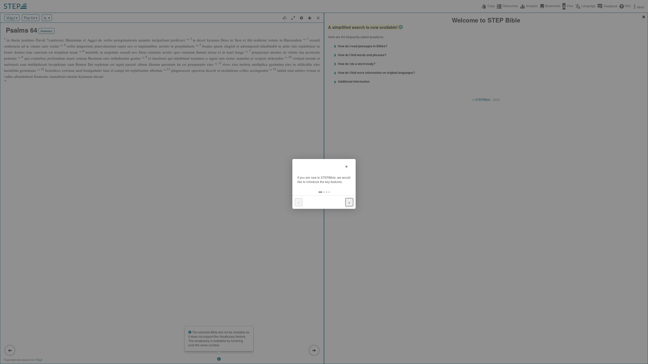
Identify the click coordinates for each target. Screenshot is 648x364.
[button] (320, 192)
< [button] (299, 202)
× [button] (346, 165)
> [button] (349, 202)
